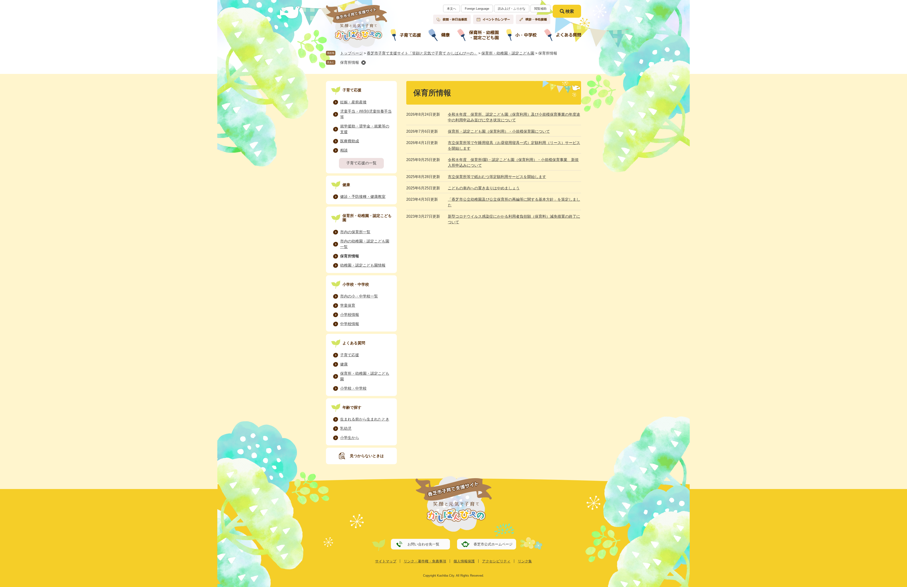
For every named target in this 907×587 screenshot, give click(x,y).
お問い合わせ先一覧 (423, 544)
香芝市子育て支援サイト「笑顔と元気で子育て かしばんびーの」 (422, 53)
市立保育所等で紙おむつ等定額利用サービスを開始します (497, 177)
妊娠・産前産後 (353, 102)
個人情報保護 (464, 561)
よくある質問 (353, 343)
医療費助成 (349, 141)
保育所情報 (349, 62)
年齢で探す (351, 407)
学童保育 (347, 305)
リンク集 (525, 561)
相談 (344, 150)
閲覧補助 (540, 8)
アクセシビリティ (496, 561)
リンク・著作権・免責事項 (425, 561)
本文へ (451, 8)
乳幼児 (345, 428)
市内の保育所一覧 (355, 232)
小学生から (349, 438)
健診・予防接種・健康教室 (362, 197)
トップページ (351, 53)
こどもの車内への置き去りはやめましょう (484, 188)
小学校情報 (349, 315)
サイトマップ (385, 561)
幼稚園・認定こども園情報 (362, 265)
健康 (346, 185)
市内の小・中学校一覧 (359, 296)
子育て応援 (351, 90)
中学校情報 (349, 324)
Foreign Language (477, 8)
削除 (363, 62)
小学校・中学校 (355, 284)
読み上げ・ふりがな (512, 8)
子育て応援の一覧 (361, 163)
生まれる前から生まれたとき (364, 419)
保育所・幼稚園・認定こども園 (507, 53)
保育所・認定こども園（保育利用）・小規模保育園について (499, 131)
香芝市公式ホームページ (493, 544)
